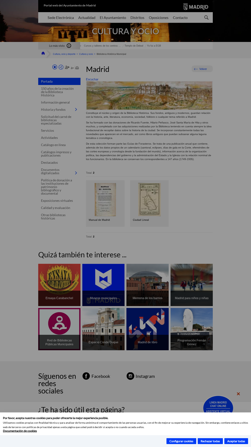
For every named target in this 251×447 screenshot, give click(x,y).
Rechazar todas (210, 441)
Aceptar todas (236, 441)
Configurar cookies (181, 441)
